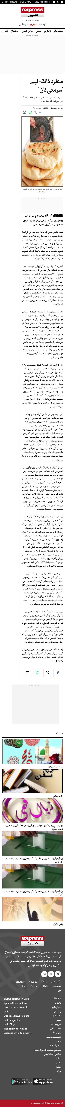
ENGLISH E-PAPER (42, 2)
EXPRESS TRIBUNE (9, 2)
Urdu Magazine (12, 1020)
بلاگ (58, 1059)
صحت (58, 1041)
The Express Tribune (15, 1029)
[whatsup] (37, 673)
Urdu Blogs (9, 1024)
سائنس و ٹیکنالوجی (52, 1054)
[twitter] (47, 673)
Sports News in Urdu (15, 1003)
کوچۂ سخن (58, 796)
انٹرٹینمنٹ (56, 1024)
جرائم (59, 1071)
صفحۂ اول (58, 31)
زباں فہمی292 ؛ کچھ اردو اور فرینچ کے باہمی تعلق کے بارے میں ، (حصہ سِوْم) (34, 827)
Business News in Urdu (16, 1016)
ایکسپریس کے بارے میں (56, 986)
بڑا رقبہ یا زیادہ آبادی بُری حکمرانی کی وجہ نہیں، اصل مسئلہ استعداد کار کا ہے (33, 860)
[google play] (22, 1082)
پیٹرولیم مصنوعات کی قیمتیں (47, 1050)
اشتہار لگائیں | (24, 24)
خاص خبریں (27, 31)
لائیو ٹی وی (33, 24)
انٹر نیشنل (56, 1016)
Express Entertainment (17, 1033)
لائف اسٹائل (55, 1029)
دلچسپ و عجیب (53, 1037)
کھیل (38, 31)
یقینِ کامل (58, 924)
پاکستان (14, 31)
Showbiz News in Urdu (16, 999)
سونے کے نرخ (55, 1046)
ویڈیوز (58, 1067)
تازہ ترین (47, 31)
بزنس (58, 1063)
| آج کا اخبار (41, 24)
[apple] (43, 1082)
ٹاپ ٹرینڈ (57, 1033)
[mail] (27, 673)
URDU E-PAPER (26, 2)
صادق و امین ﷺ (55, 767)
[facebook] (57, 673)
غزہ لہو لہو (56, 1007)
